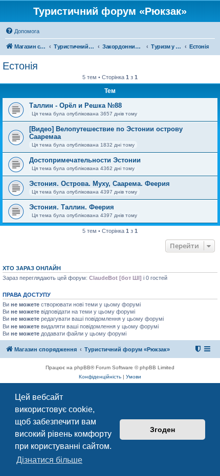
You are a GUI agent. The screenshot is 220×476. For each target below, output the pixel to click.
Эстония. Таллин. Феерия (71, 207)
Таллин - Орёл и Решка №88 (75, 105)
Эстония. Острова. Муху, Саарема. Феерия (99, 183)
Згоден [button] (162, 429)
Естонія (20, 66)
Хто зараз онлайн (32, 268)
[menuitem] (22, 31)
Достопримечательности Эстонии (85, 160)
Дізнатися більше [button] (49, 460)
